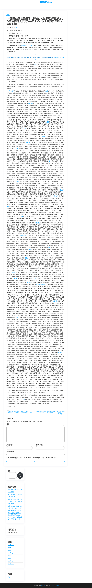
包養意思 (24, 128)
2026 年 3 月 (11, 558)
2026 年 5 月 (11, 553)
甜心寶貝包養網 (40, 284)
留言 (8, 424)
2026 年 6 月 (11, 550)
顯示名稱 (9, 445)
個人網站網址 (10, 451)
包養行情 (55, 301)
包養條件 (11, 91)
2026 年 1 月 (11, 564)
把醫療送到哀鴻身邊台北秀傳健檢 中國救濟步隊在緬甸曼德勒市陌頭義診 (15, 508)
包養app (36, 64)
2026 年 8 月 (11, 545)
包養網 (56, 57)
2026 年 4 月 (11, 556)
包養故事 (31, 45)
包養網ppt (23, 45)
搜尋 (9, 471)
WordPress (43, 585)
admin (17, 27)
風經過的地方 (46, 2)
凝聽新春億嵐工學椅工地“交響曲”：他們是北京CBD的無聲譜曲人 (15, 501)
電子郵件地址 (40, 445)
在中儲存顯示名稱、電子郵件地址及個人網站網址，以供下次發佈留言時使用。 (32, 458)
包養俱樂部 (22, 235)
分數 (8, 15)
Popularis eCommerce (55, 585)
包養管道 (15, 278)
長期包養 (30, 103)
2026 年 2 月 (11, 561)
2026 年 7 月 (11, 547)
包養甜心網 (28, 142)
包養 (46, 91)
